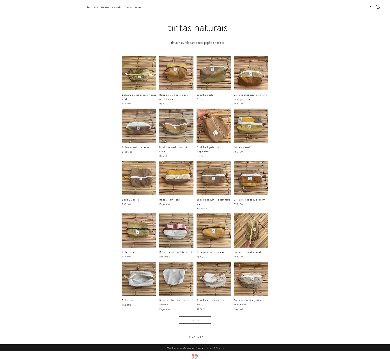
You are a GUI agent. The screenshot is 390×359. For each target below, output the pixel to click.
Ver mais (195, 320)
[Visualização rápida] (139, 73)
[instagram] (370, 6)
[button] (378, 7)
